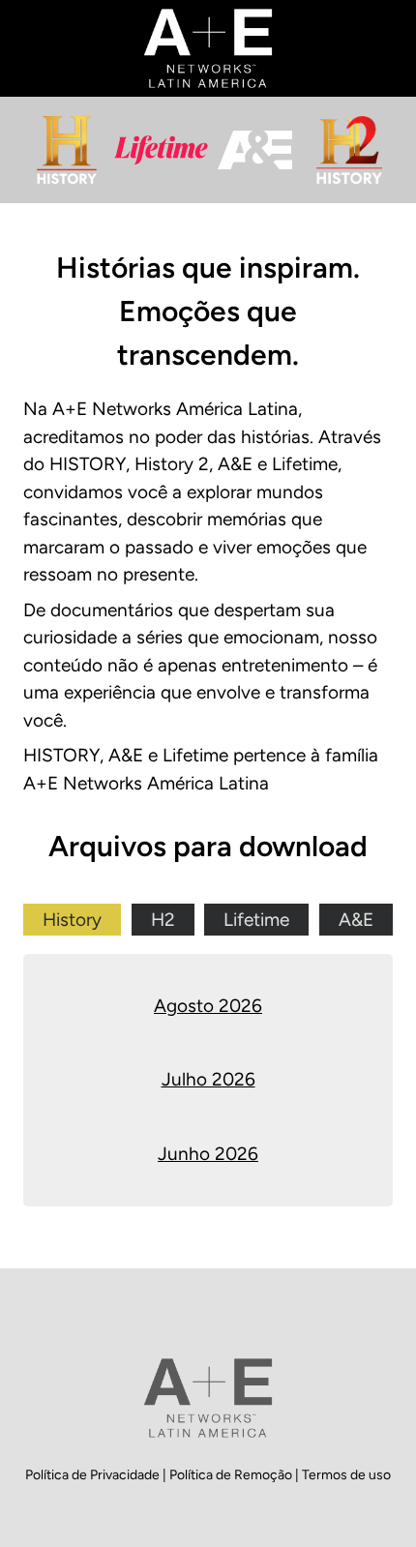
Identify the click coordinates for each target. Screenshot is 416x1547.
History (72, 919)
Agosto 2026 (208, 1006)
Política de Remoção (232, 1475)
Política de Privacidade (94, 1475)
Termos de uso (346, 1475)
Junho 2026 (208, 1154)
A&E (356, 919)
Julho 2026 (208, 1079)
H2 (163, 919)
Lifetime (256, 919)
